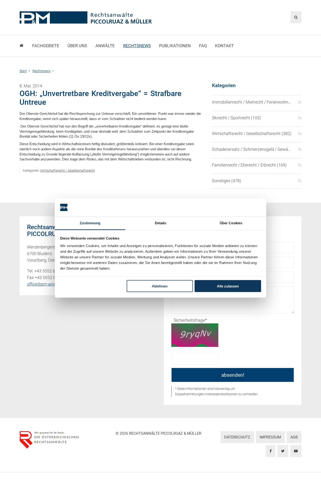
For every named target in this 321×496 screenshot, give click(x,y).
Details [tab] (160, 223)
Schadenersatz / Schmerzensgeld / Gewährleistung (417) (252, 149)
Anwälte (105, 45)
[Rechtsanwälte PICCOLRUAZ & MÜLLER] (112, 17)
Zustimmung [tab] (90, 223)
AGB (294, 437)
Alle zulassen (228, 286)
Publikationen (175, 45)
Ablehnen (160, 286)
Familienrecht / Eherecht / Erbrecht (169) (249, 165)
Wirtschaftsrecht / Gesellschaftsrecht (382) (251, 133)
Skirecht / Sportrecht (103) (236, 118)
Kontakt (224, 45)
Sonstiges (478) (226, 180)
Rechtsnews (137, 45)
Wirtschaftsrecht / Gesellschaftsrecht (67, 170)
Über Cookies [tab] (231, 223)
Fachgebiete (45, 45)
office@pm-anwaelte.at (48, 284)
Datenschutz (237, 437)
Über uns (77, 45)
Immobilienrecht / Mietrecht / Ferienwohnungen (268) (252, 102)
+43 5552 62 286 (49, 271)
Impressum (270, 437)
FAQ (203, 45)
